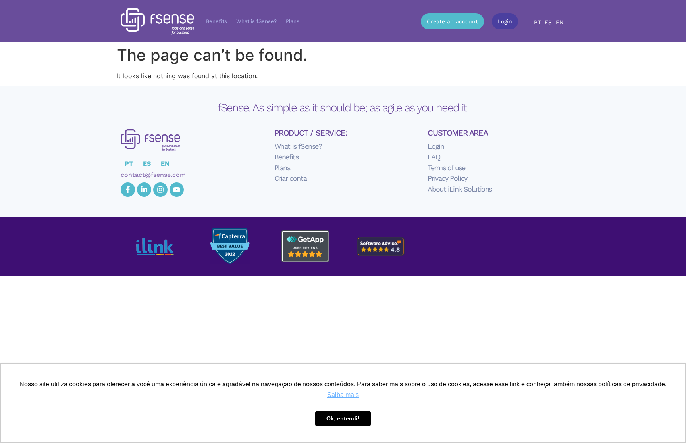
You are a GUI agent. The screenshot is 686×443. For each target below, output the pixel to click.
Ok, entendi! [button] (343, 418)
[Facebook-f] (128, 189)
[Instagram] (160, 189)
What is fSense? (256, 21)
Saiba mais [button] (343, 394)
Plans (292, 21)
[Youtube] (177, 189)
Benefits (216, 21)
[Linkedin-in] (144, 189)
